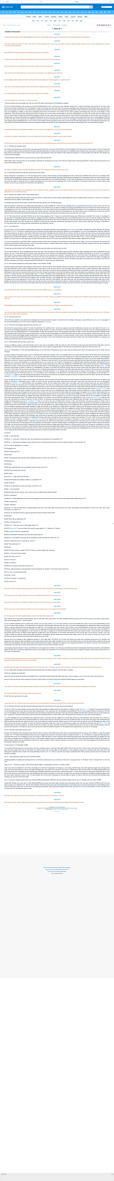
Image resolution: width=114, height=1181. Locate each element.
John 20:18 (57, 302)
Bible (4, 25)
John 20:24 (57, 613)
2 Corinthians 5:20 (32, 401)
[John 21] (112, 527)
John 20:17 (57, 294)
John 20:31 (57, 799)
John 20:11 (57, 126)
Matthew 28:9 (12, 528)
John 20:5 (57, 63)
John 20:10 (57, 97)
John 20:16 (57, 287)
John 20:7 (57, 77)
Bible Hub (57, 811)
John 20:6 (57, 70)
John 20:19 (57, 309)
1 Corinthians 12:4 (15, 376)
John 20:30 (57, 792)
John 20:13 (57, 140)
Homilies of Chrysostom (11, 25)
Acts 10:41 (103, 723)
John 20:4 (57, 56)
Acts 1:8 (103, 365)
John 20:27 (57, 683)
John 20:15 (57, 187)
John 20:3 (57, 49)
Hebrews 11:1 (85, 709)
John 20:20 (57, 585)
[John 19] (2, 527)
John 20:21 (57, 592)
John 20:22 (57, 599)
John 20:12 (57, 133)
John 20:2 (57, 41)
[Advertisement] (57, 843)
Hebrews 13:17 (16, 383)
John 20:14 (57, 167)
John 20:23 (57, 606)
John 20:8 (57, 84)
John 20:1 (57, 34)
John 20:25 (57, 655)
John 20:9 (57, 90)
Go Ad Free (3, 1174)
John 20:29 (57, 700)
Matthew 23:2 (95, 397)
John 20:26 (57, 664)
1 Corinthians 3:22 (35, 419)
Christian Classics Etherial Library (60, 809)
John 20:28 (57, 690)
